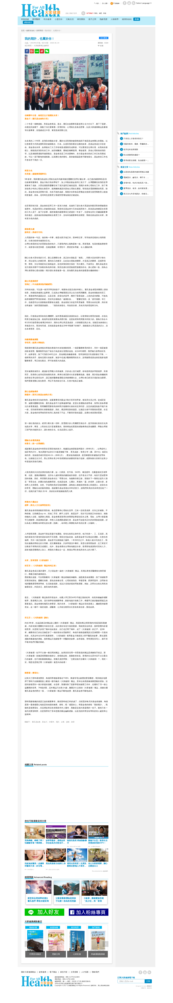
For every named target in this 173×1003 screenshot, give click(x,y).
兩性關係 (81, 19)
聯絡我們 (95, 972)
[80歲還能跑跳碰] (98, 941)
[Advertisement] (44, 742)
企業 (62, 722)
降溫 (104, 13)
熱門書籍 (96, 927)
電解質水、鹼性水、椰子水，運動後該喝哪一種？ (143, 177)
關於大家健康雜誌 (28, 972)
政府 (73, 722)
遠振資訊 (149, 988)
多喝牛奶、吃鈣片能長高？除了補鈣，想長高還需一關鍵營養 (148, 183)
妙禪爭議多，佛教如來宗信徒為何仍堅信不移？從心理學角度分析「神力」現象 (55, 841)
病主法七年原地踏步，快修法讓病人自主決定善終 (143, 194)
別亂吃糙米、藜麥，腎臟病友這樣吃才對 (140, 144)
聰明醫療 (36, 19)
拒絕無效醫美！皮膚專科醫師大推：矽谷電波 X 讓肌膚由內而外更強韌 (34, 864)
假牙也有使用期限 (131, 149)
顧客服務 (42, 972)
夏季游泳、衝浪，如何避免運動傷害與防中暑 (142, 188)
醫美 (96, 13)
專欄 (137, 19)
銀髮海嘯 (54, 927)
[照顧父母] (56, 941)
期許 (57, 722)
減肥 (100, 13)
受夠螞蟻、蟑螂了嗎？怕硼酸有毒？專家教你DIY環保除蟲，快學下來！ (34, 841)
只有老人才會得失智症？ (133, 139)
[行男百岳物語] (35, 941)
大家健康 (40, 10)
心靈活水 (59, 19)
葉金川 (44, 722)
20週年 (51, 722)
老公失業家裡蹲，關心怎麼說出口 (98, 864)
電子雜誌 (53, 972)
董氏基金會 (36, 722)
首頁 (23, 30)
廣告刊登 (63, 972)
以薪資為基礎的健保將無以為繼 (136, 172)
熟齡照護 (103, 19)
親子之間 (92, 19)
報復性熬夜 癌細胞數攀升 (77, 841)
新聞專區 (39, 30)
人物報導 (115, 19)
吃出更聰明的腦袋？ (132, 155)
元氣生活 (70, 19)
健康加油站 (127, 19)
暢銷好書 (33, 927)
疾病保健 (25, 19)
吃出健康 (47, 19)
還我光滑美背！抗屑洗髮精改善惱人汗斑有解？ (76, 864)
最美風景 (75, 927)
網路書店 (28, 22)
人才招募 (85, 972)
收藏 (101, 46)
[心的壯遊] (77, 941)
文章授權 (74, 972)
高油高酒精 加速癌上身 (56, 863)
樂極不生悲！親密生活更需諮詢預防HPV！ (98, 841)
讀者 (68, 722)
